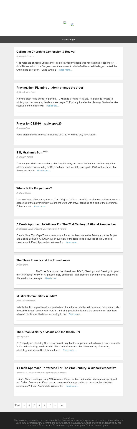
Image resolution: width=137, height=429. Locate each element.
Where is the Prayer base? (34, 188)
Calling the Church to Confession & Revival (45, 51)
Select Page (68, 39)
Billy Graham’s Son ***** (32, 152)
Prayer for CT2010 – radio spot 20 (39, 123)
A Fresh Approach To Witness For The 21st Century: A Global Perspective (66, 368)
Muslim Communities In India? (36, 296)
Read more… (65, 69)
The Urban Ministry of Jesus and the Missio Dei (48, 332)
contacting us (101, 425)
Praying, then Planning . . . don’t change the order (49, 87)
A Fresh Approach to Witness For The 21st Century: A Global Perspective (66, 224)
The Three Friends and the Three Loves (43, 260)
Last (62, 405)
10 (50, 405)
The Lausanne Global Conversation (68, 8)
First (17, 405)
